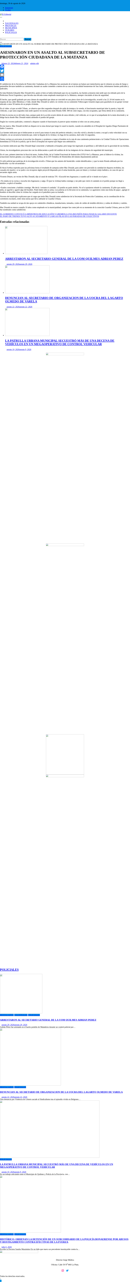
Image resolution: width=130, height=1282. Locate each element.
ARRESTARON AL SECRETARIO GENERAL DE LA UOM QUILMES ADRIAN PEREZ (64, 258)
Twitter (8, 10)
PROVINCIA (10, 25)
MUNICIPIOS (11, 28)
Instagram (9, 8)
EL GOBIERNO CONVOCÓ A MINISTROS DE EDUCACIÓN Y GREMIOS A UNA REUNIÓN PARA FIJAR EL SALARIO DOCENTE (58, 214)
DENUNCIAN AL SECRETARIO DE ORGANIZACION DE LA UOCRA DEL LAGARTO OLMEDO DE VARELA (61, 1092)
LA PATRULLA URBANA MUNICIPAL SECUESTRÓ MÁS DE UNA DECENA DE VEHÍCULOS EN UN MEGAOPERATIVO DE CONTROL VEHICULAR (59, 342)
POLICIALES (11, 32)
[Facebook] (65, 67)
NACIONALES (11, 23)
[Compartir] (65, 79)
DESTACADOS (7, 1015)
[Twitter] (65, 71)
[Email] (65, 75)
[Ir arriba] (1, 1281)
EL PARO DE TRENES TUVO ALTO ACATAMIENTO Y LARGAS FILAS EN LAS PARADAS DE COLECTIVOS (49, 216)
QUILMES (9, 30)
